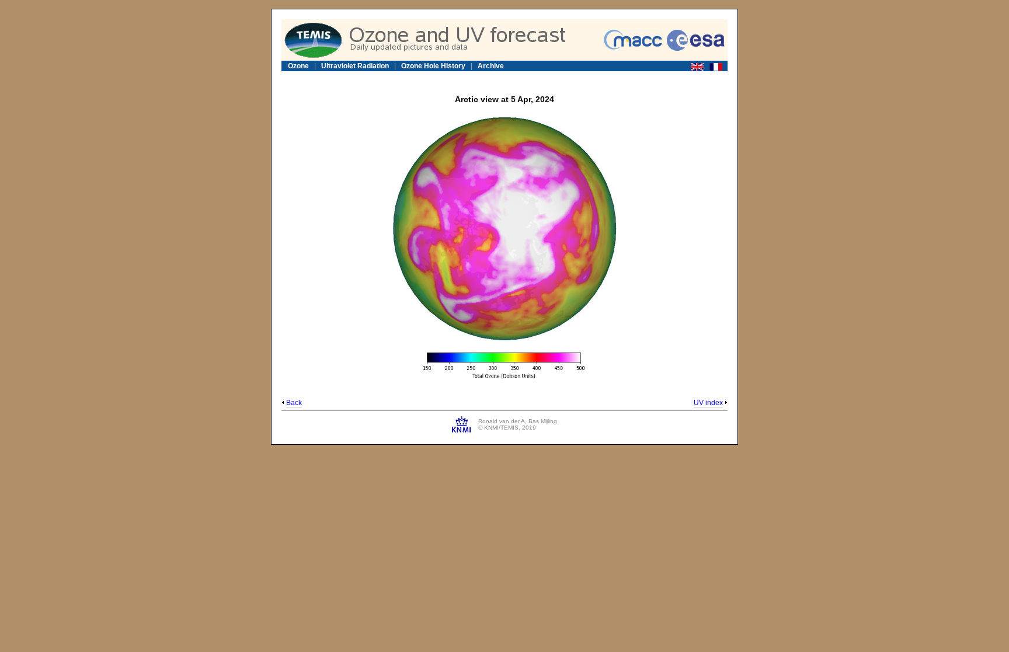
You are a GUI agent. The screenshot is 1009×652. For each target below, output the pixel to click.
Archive (491, 66)
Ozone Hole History (433, 66)
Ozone (298, 66)
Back (294, 403)
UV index (708, 403)
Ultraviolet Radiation (355, 66)
